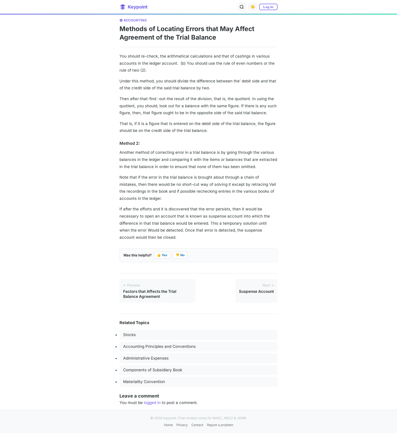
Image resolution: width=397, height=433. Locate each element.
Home (168, 425)
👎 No (180, 255)
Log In (268, 7)
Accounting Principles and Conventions (159, 346)
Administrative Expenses (146, 358)
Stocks (129, 334)
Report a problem (220, 425)
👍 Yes (162, 255)
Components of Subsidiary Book (152, 370)
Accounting (135, 20)
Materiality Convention (144, 381)
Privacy (182, 425)
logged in (152, 402)
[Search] (241, 7)
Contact (197, 425)
